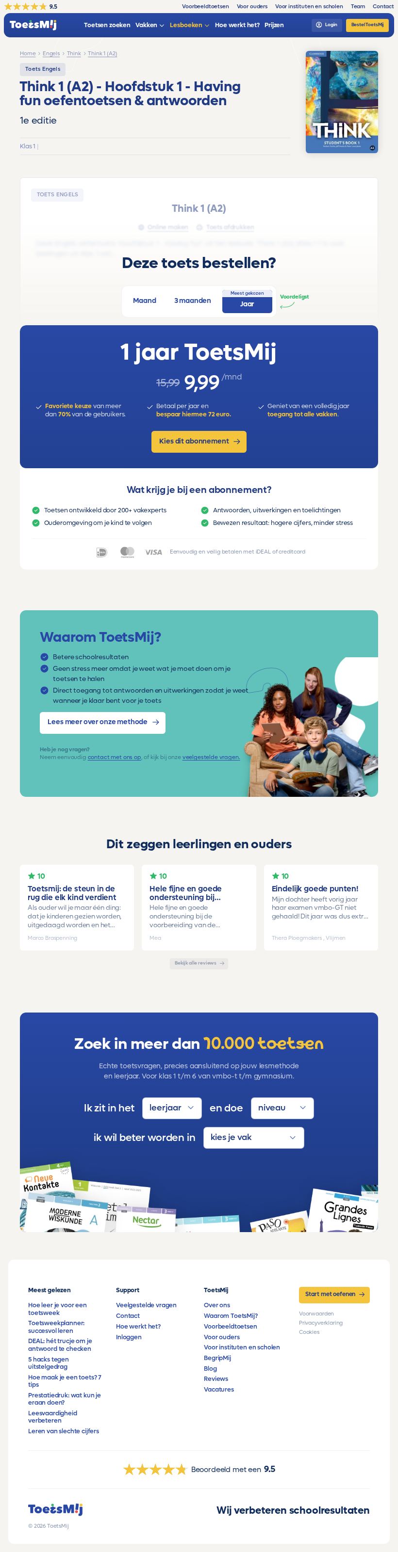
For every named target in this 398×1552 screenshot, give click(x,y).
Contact (128, 1316)
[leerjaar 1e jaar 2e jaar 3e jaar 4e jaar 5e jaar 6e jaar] (172, 1108)
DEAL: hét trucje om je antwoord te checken (60, 1344)
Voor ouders (221, 1337)
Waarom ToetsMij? (230, 1316)
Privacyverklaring (321, 1323)
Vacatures (219, 1390)
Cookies (309, 1332)
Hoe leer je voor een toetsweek (57, 1308)
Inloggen (129, 1337)
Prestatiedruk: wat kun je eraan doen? (64, 1399)
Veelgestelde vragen (146, 1305)
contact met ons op (114, 757)
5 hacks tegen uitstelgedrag (48, 1363)
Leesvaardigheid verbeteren (52, 1417)
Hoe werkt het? (138, 1326)
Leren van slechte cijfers (63, 1431)
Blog (210, 1369)
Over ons (217, 1305)
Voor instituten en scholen (242, 1347)
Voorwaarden (316, 1313)
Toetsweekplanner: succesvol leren (56, 1326)
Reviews (216, 1379)
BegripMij (217, 1358)
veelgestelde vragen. (211, 757)
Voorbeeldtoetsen (230, 1326)
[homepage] (33, 25)
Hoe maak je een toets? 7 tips (64, 1381)
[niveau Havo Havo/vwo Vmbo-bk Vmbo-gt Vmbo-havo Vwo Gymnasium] (282, 1108)
